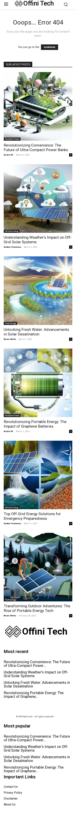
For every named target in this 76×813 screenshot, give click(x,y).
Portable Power (12, 139)
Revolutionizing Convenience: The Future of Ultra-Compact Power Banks (36, 147)
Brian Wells (10, 339)
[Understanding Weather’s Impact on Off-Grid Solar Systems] (38, 198)
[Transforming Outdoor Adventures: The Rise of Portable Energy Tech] (38, 567)
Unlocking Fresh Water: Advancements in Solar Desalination (36, 331)
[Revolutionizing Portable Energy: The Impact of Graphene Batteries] (38, 383)
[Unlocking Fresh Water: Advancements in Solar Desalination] (38, 290)
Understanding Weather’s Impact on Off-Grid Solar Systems (36, 674)
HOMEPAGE (49, 47)
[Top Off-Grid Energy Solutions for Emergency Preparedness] (38, 475)
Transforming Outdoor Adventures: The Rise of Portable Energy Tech (37, 608)
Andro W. (8, 154)
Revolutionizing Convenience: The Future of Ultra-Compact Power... (37, 664)
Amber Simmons (12, 247)
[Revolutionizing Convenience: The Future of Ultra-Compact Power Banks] (38, 106)
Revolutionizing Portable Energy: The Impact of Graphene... (34, 695)
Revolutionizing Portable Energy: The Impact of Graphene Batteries (35, 424)
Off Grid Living (11, 231)
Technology (10, 323)
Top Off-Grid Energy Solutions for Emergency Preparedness (32, 516)
